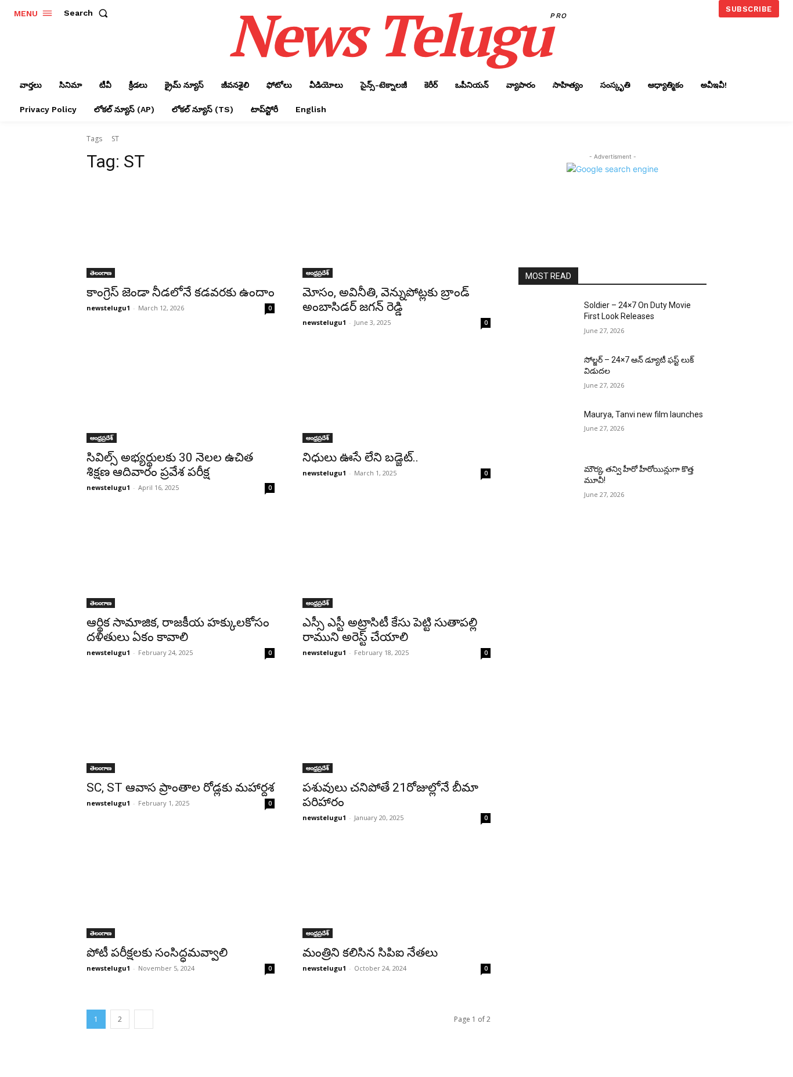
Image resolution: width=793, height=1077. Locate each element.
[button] (88, 13)
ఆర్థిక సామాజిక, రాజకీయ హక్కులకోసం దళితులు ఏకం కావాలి (177, 630)
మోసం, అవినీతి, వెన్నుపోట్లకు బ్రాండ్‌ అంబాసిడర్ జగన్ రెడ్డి (386, 299)
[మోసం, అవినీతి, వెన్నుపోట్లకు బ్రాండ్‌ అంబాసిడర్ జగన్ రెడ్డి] (396, 231)
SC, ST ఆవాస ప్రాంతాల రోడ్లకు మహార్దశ (180, 788)
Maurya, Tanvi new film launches (643, 414)
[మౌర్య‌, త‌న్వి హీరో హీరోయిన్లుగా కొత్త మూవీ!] (546, 483)
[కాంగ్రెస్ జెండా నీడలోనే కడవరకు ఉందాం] (180, 231)
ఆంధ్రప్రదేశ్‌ (317, 273)
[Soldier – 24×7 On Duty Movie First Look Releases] (546, 319)
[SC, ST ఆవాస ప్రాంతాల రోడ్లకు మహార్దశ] (180, 726)
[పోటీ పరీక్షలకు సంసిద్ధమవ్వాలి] (180, 891)
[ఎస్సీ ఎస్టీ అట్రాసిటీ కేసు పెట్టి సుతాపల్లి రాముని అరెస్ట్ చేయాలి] (396, 561)
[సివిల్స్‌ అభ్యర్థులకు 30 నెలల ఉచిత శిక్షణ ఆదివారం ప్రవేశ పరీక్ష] (180, 396)
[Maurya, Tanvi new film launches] (546, 429)
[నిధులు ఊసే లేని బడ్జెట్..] (396, 396)
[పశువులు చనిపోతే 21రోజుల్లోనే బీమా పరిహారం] (396, 726)
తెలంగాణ (100, 273)
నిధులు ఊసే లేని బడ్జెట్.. (360, 457)
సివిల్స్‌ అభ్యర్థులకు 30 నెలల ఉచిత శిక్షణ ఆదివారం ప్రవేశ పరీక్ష (169, 464)
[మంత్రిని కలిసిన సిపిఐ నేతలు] (396, 891)
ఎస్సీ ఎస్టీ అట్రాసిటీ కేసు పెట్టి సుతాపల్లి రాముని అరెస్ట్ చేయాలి (389, 630)
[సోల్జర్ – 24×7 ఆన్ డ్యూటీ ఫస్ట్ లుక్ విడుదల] (546, 374)
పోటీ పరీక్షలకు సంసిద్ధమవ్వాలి (157, 953)
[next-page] (143, 1019)
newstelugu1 (108, 307)
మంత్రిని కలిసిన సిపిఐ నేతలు (370, 953)
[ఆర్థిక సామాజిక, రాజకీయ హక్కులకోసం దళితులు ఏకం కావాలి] (180, 561)
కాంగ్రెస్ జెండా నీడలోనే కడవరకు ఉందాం (180, 292)
